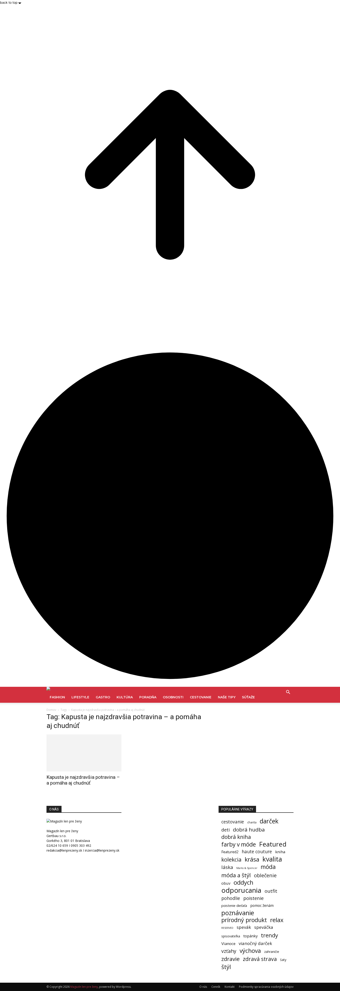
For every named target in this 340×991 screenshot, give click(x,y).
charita (252, 822)
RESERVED (227, 928)
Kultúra (125, 697)
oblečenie (265, 875)
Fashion (57, 697)
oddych (243, 882)
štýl (226, 966)
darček (269, 821)
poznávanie (237, 912)
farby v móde (238, 844)
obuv (225, 883)
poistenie (253, 898)
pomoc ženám (262, 905)
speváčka (263, 927)
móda (268, 866)
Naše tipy (226, 697)
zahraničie (271, 951)
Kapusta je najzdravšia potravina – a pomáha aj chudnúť (83, 780)
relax (277, 919)
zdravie (230, 958)
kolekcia (231, 859)
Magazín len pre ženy (84, 987)
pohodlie (230, 898)
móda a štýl (236, 875)
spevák (244, 927)
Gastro (103, 697)
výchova (250, 950)
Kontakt (230, 987)
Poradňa (147, 697)
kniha (280, 851)
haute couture (257, 851)
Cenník (215, 987)
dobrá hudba (249, 829)
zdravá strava (260, 959)
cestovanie (232, 821)
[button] (288, 692)
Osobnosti (173, 697)
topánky (250, 936)
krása (252, 859)
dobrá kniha (236, 837)
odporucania (241, 890)
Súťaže (248, 697)
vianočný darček (255, 943)
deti (225, 829)
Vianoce (228, 943)
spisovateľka (230, 936)
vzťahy (228, 950)
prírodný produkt (244, 919)
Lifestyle (80, 697)
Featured (272, 844)
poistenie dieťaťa (234, 905)
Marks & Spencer (246, 868)
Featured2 (229, 852)
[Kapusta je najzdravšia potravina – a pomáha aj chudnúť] (83, 752)
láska (227, 867)
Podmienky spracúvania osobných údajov (266, 987)
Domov (51, 710)
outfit (271, 891)
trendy (269, 935)
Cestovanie (200, 697)
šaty (283, 959)
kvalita (272, 859)
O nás (203, 987)
